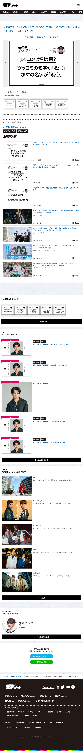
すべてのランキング (41, 460)
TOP (5, 677)
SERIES (53, 12)
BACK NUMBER (13, 716)
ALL (73, 12)
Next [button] (78, 625)
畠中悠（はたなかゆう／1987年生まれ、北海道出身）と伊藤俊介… (52, 576)
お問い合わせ (19, 723)
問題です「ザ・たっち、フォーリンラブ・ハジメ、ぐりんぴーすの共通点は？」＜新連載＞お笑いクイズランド (56, 166)
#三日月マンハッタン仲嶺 (12, 122)
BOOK (59, 712)
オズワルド (36, 573)
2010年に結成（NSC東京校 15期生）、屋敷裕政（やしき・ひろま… (53, 503)
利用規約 (38, 727)
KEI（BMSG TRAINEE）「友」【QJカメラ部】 (49, 442)
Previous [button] (4, 625)
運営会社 (27, 727)
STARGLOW (37, 525)
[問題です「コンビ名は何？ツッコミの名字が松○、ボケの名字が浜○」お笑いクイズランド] (10, 104)
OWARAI (6, 12)
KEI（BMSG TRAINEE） (41, 383)
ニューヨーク (37, 501)
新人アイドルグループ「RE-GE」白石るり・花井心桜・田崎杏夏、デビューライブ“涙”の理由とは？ (55, 247)
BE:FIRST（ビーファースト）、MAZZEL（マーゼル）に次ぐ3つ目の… (53, 528)
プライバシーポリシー (12, 727)
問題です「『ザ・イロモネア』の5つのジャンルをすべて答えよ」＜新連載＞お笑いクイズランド (56, 143)
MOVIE (25, 12)
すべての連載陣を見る (41, 637)
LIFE (68, 712)
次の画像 (53, 37)
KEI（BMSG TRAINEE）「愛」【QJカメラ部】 (49, 421)
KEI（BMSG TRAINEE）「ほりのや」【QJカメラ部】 (51, 344)
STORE (26, 716)
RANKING (63, 12)
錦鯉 (34, 549)
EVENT (35, 716)
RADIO (50, 712)
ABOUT (8, 723)
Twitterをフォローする (42, 656)
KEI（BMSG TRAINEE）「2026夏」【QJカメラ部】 (51, 365)
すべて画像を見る (41, 321)
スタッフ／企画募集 (56, 723)
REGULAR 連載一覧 (16, 677)
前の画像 (30, 37)
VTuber (34, 12)
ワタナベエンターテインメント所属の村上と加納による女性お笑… (52, 480)
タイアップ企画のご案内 (36, 723)
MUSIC (15, 12)
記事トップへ (41, 37)
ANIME (44, 12)
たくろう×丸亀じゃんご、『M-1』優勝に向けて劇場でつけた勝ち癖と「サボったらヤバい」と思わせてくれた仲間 (55, 229)
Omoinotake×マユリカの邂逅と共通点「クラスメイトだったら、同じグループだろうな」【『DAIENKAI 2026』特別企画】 (56, 264)
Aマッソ (35, 477)
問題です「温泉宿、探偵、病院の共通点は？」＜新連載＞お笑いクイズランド (56, 189)
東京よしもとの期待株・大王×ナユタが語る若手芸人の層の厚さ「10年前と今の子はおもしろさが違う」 (56, 212)
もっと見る (41, 598)
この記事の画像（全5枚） (12, 95)
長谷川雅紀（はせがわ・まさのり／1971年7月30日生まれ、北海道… (53, 552)
